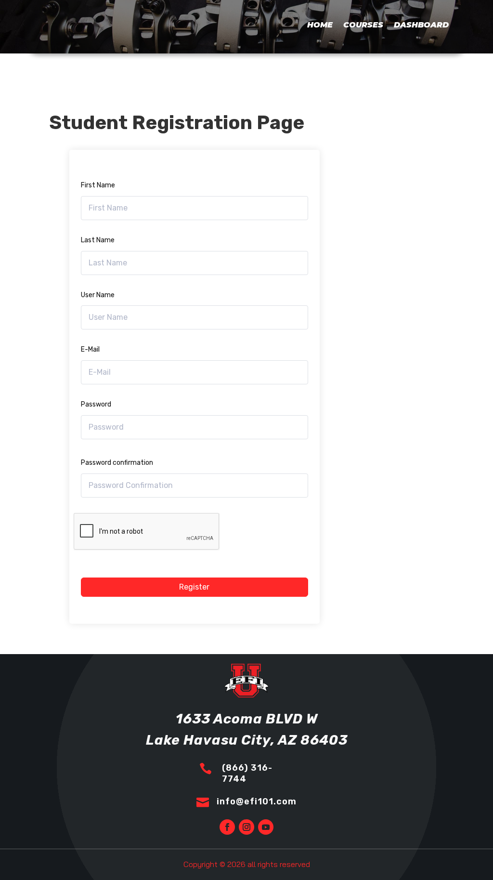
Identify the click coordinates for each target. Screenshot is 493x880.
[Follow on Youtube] (265, 827)
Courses (363, 24)
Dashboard (421, 24)
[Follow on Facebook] (227, 827)
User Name (98, 295)
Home (320, 24)
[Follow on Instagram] (246, 827)
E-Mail (90, 349)
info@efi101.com (257, 801)
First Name (98, 185)
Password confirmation (117, 463)
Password (96, 404)
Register (194, 586)
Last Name (98, 240)
